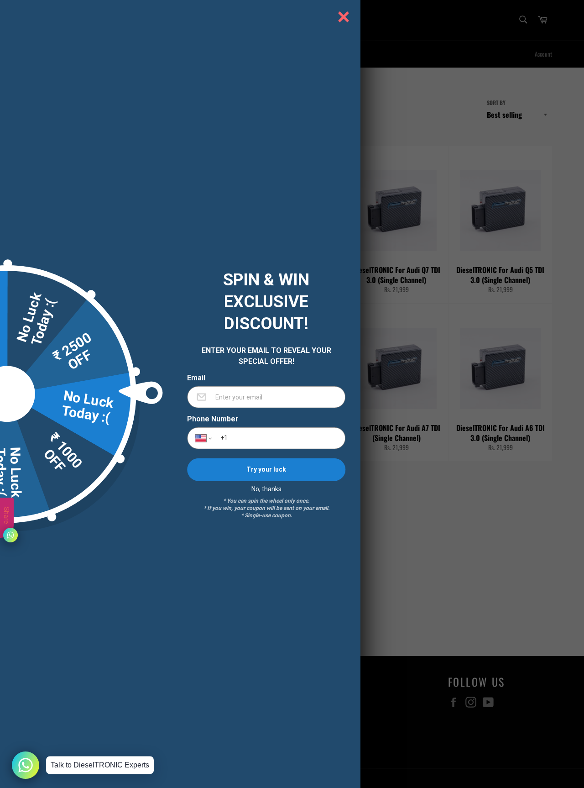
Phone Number (213, 418)
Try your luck (266, 469)
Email (196, 377)
